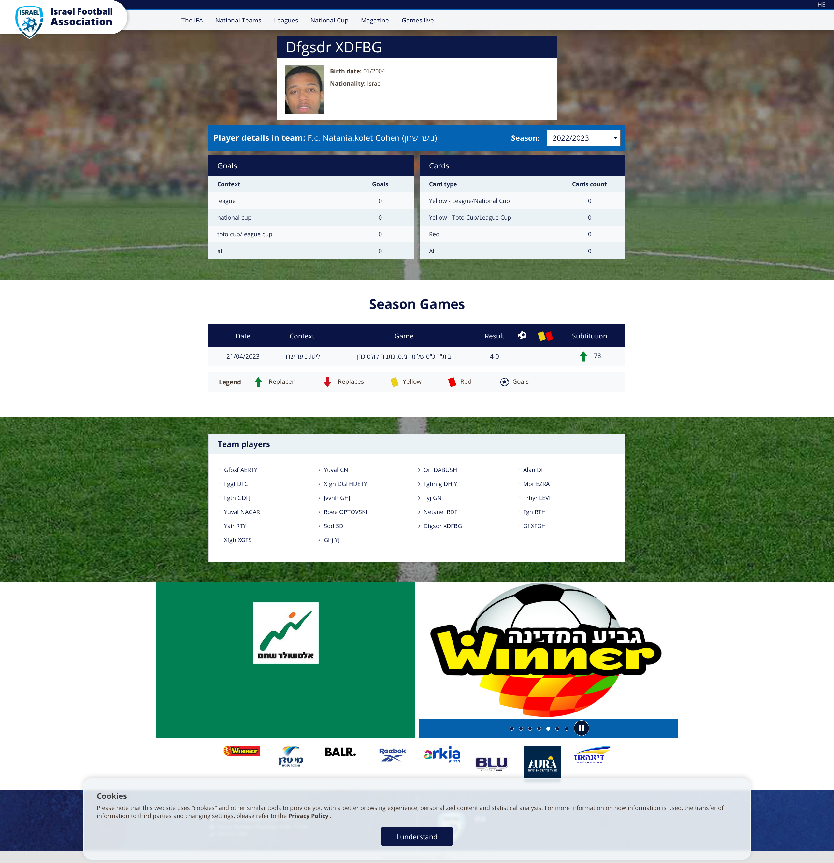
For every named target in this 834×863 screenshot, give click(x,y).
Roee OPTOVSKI (345, 512)
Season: (525, 138)
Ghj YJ (332, 540)
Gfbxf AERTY (240, 470)
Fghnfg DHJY (440, 484)
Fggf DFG (236, 484)
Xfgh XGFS (238, 540)
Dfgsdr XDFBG (443, 526)
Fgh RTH (534, 512)
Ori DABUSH (440, 470)
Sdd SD (333, 526)
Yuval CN (336, 470)
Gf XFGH (534, 526)
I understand (417, 836)
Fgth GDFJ (237, 498)
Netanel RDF (440, 512)
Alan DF (533, 470)
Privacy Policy (309, 816)
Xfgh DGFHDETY (345, 484)
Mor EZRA (536, 484)
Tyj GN (433, 498)
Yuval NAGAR (242, 512)
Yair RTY (235, 526)
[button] (581, 728)
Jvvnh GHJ (337, 498)
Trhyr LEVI (537, 498)
